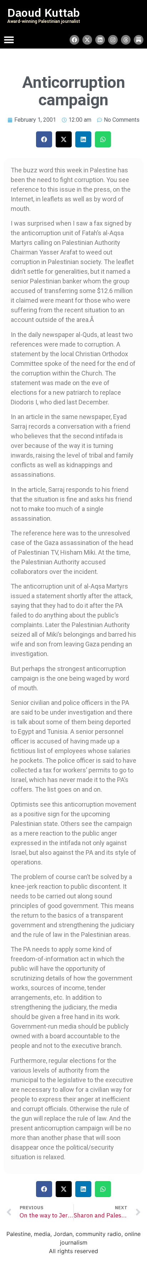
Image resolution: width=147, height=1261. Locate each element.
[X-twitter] (87, 40)
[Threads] (126, 40)
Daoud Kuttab (43, 12)
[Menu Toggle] (9, 39)
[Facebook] (74, 40)
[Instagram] (113, 40)
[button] (44, 139)
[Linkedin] (100, 40)
